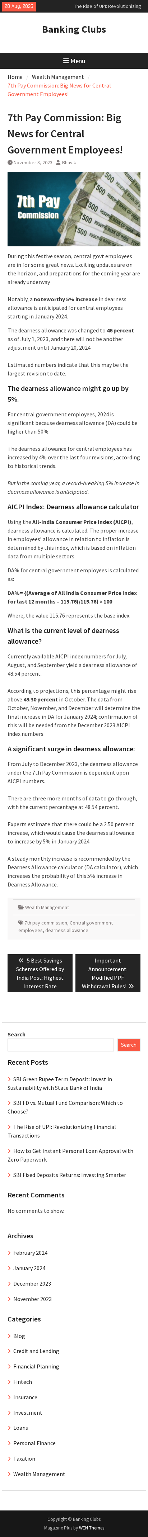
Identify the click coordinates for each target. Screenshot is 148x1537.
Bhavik (69, 162)
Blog (19, 1335)
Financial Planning (36, 1366)
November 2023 (32, 1298)
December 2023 (32, 1283)
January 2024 (29, 1268)
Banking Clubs (74, 29)
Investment (27, 1412)
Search (17, 1034)
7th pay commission (45, 922)
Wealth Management (47, 907)
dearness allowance (66, 930)
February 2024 (30, 1252)
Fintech (22, 1381)
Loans (20, 1427)
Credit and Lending (36, 1350)
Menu (77, 61)
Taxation (24, 1458)
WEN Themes (91, 1528)
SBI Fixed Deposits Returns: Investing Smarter (69, 1174)
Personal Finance (34, 1443)
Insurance (25, 1397)
